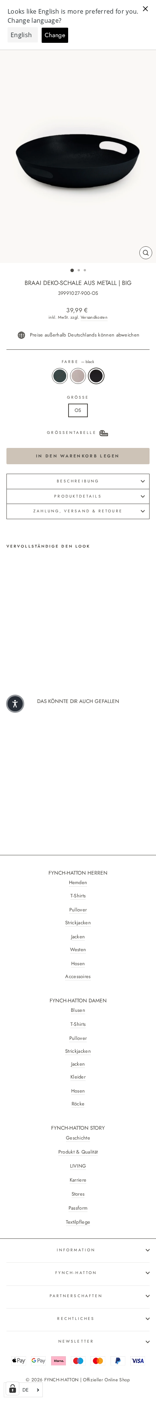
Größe (78, 397)
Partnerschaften (76, 1296)
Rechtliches (76, 1318)
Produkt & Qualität (78, 1152)
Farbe (78, 362)
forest (59, 376)
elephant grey (78, 376)
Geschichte (78, 1138)
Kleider (78, 1077)
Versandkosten (94, 317)
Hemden (78, 882)
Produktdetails (77, 496)
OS (78, 410)
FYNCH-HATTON (76, 1273)
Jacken (78, 936)
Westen (78, 949)
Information (76, 1250)
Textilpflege (78, 1222)
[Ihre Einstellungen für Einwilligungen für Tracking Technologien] (12, 1388)
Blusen (78, 1010)
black (96, 376)
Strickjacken (78, 922)
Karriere (78, 1180)
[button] (15, 704)
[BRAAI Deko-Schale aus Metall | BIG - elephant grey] (19, 645)
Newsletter (76, 1341)
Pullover (78, 909)
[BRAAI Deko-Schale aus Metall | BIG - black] (28, 645)
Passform (78, 1208)
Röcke (78, 1103)
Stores (78, 1194)
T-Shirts (78, 895)
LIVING (78, 1166)
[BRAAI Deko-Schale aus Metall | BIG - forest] (11, 645)
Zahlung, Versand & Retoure (77, 511)
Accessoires (78, 976)
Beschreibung (78, 481)
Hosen (78, 963)
